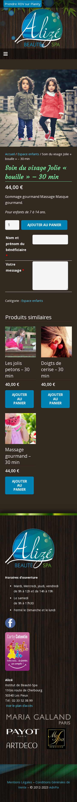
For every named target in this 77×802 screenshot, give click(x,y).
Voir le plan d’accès (19, 706)
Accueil (10, 154)
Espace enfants (28, 154)
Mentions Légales (19, 782)
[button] (5, 54)
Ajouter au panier (44, 225)
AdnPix (54, 787)
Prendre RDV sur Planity (22, 4)
